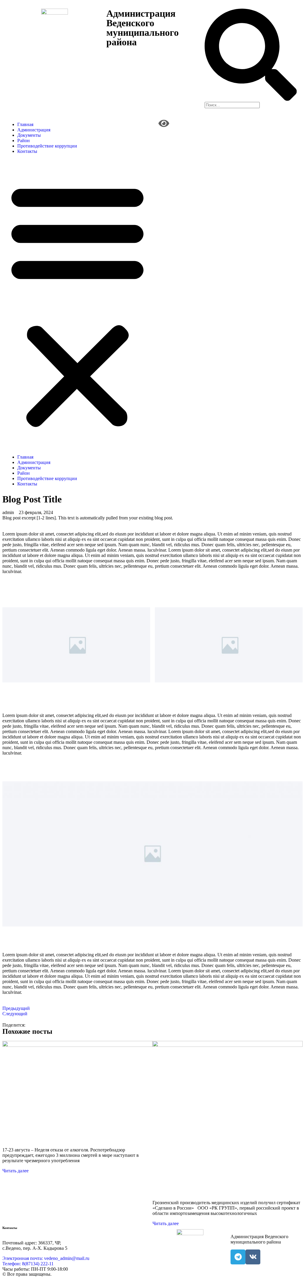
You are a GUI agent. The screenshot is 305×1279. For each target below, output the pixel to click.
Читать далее (15, 1170)
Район (23, 140)
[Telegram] (238, 1256)
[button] (77, 304)
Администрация (33, 129)
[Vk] (252, 1256)
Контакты (27, 151)
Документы (29, 135)
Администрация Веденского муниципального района (142, 27)
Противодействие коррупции (47, 145)
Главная (25, 124)
